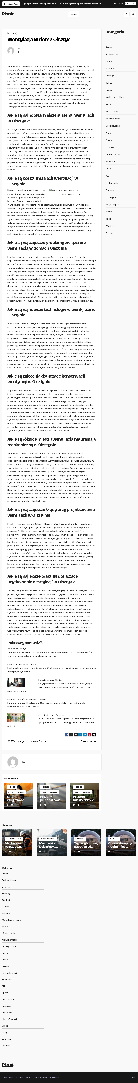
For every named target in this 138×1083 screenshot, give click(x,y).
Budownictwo (112, 54)
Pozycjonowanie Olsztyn (50, 680)
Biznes (13, 33)
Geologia (110, 75)
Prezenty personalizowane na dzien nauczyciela (51, 802)
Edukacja (110, 68)
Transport (111, 190)
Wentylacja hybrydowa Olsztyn (29, 741)
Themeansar (54, 1077)
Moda (108, 104)
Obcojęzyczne (113, 125)
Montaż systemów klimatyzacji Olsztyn (26, 699)
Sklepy (109, 168)
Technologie (112, 183)
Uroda (109, 211)
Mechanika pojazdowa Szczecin (13, 846)
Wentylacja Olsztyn (16, 648)
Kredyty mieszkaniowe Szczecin (83, 800)
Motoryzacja (112, 111)
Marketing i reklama (115, 97)
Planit (7, 14)
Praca (108, 133)
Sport (108, 175)
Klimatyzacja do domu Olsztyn (22, 664)
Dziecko (109, 61)
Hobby (109, 82)
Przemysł (110, 147)
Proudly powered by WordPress (15, 1077)
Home (74, 14)
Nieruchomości (113, 118)
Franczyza (86, 741)
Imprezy (109, 90)
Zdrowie (110, 233)
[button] (127, 14)
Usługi (108, 218)
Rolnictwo (110, 161)
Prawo (109, 140)
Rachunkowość (113, 154)
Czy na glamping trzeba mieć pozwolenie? (86, 846)
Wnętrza (110, 226)
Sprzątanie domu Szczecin (51, 715)
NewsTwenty (40, 1077)
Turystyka (111, 197)
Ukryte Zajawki (17, 792)
